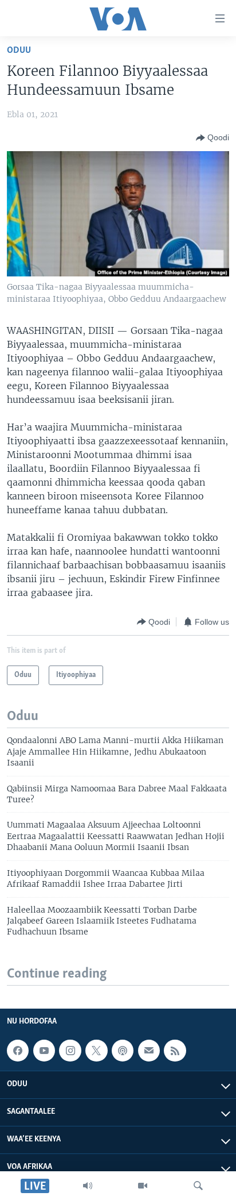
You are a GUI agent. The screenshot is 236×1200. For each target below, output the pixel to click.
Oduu (19, 50)
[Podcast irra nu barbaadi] (122, 1050)
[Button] (212, 138)
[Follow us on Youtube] (44, 1050)
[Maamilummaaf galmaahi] (149, 1050)
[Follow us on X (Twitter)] (96, 1050)
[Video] (142, 1185)
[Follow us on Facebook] (18, 1050)
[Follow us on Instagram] (70, 1050)
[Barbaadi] (198, 1185)
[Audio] (87, 1185)
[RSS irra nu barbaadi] (175, 1050)
